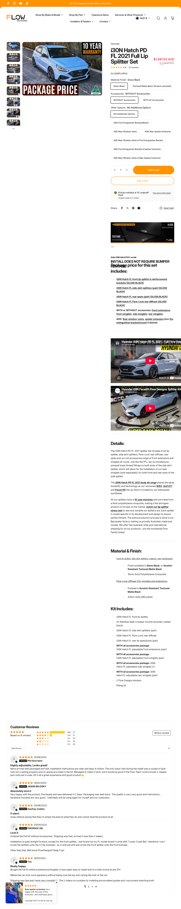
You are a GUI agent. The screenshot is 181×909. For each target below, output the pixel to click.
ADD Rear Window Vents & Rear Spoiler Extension (137, 158)
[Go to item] (13, 46)
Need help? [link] (169, 208)
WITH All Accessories (153, 100)
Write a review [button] (161, 732)
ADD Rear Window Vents (125, 131)
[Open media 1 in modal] (62, 69)
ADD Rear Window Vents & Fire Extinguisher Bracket (138, 140)
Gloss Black (119, 86)
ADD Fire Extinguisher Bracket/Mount (131, 122)
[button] (43, 732)
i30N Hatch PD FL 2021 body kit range (136, 482)
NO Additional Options (124, 114)
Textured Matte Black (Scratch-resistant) (152, 86)
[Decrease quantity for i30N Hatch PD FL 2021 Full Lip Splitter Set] (114, 170)
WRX (159, 486)
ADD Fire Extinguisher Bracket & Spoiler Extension (137, 149)
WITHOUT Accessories (124, 100)
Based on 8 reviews (20, 735)
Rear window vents (133, 319)
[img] (26, 757)
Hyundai (115, 43)
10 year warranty (143, 499)
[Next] (95, 73)
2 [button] (88, 886)
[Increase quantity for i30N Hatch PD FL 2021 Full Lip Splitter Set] (127, 170)
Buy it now (142, 180)
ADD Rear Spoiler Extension (158, 131)
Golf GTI (167, 486)
